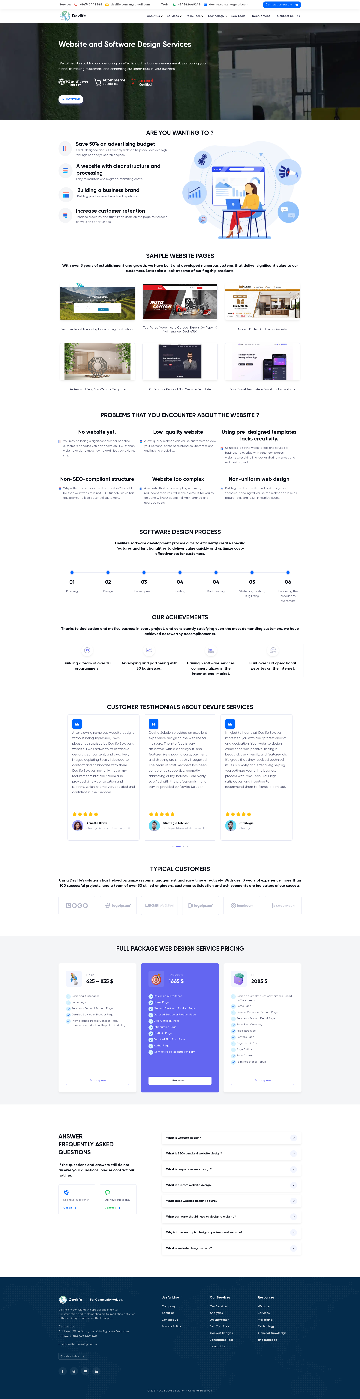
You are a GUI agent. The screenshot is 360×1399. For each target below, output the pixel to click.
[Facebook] (62, 1371)
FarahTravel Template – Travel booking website (262, 389)
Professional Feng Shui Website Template (98, 389)
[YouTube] (85, 1371)
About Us (153, 16)
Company (169, 1306)
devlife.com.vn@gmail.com (130, 4)
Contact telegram (279, 4)
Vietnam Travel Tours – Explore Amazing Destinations (98, 329)
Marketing (265, 1319)
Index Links (217, 1346)
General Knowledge (272, 1333)
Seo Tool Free (219, 1326)
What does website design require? (191, 1201)
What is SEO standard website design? (194, 1153)
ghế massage (268, 1340)
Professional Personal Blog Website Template (180, 389)
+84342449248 (91, 4)
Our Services (219, 1306)
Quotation (71, 99)
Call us (67, 1207)
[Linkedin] (96, 1371)
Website (264, 1306)
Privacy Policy (171, 1326)
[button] (172, 846)
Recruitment (261, 16)
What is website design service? (189, 1248)
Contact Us (285, 16)
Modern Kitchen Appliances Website (262, 329)
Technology (216, 16)
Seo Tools (238, 16)
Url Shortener (219, 1319)
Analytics (216, 1313)
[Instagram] (74, 1371)
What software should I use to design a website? (201, 1216)
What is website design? (183, 1137)
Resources (193, 16)
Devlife (79, 16)
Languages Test (221, 1340)
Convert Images (221, 1333)
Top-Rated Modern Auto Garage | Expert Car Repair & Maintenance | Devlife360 (180, 329)
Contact (110, 1207)
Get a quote (97, 1080)
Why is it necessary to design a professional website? (204, 1232)
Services (173, 16)
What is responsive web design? (189, 1169)
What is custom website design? (189, 1185)
